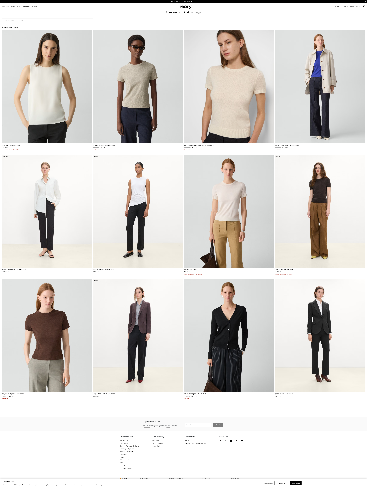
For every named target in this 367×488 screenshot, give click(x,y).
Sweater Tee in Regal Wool (193, 269)
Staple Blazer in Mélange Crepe (104, 394)
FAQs (122, 457)
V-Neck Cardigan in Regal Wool (195, 394)
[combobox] (47, 20)
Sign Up (218, 425)
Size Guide (123, 454)
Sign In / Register (349, 6)
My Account (124, 440)
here (168, 427)
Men (18, 6)
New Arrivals (5, 6)
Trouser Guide (26, 6)
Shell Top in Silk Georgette (11, 145)
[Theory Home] (183, 6)
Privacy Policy (234, 478)
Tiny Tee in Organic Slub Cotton (104, 145)
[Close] (365, 1)
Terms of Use (205, 478)
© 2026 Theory (143, 478)
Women (13, 6)
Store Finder (156, 446)
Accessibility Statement (175, 478)
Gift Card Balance (126, 468)
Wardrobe (34, 6)
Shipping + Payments (127, 449)
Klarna (122, 463)
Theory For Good (158, 443)
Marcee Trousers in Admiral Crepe (14, 269)
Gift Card (123, 465)
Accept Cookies (295, 483)
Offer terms (147, 427)
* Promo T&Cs (124, 460)
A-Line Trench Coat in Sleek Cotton (287, 145)
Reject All (282, 483)
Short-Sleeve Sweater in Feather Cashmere (199, 145)
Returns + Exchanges (127, 451)
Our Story (155, 440)
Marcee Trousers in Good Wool (103, 269)
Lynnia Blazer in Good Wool (284, 394)
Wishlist (358, 6)
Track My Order (125, 443)
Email (187, 440)
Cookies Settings (268, 483)
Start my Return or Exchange (130, 446)
